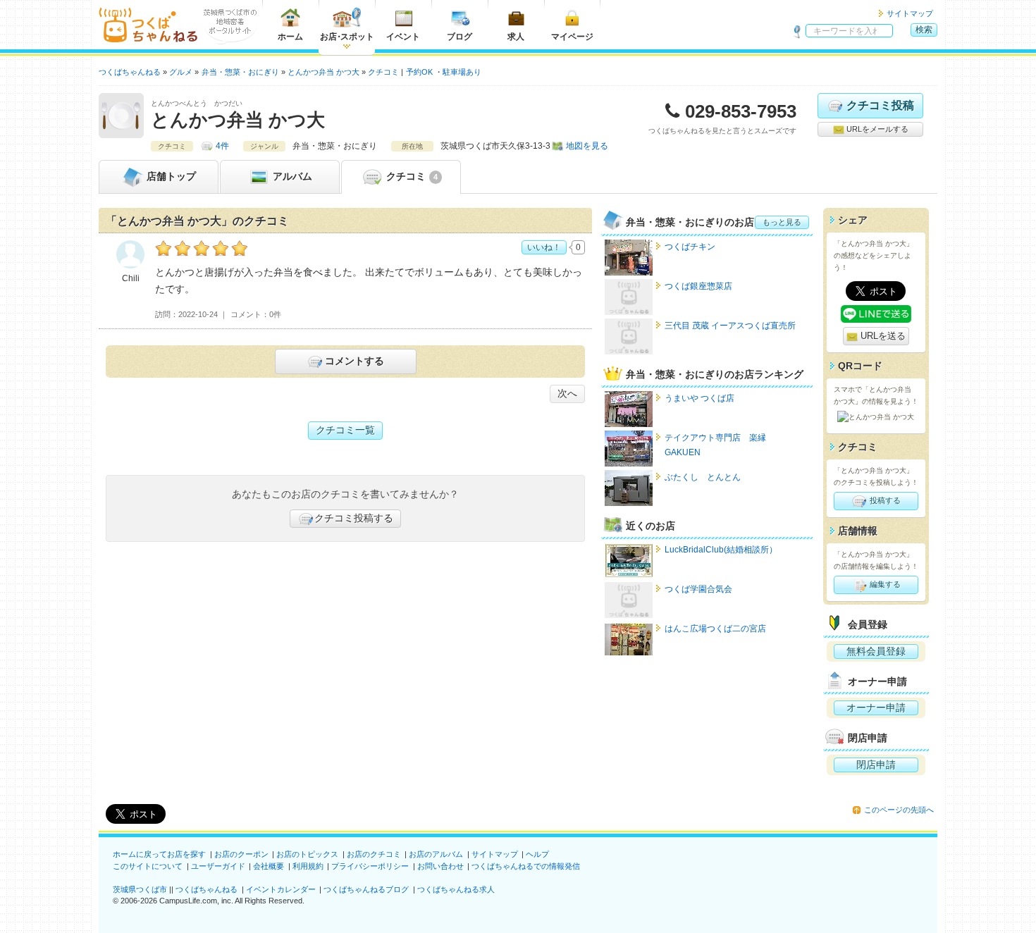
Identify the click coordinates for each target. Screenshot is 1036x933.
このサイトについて (148, 866)
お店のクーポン (241, 854)
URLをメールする (876, 129)
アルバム (291, 176)
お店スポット (347, 37)
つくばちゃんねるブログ (366, 889)
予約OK (419, 72)
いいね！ (544, 247)
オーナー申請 (876, 707)
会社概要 (268, 866)
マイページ (572, 37)
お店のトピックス (307, 854)
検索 (923, 30)
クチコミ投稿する (353, 518)
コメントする (354, 360)
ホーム (290, 37)
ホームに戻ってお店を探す (159, 854)
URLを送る (882, 335)
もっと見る (782, 222)
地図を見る (587, 146)
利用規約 (307, 866)
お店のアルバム (436, 854)
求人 (515, 37)
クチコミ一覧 (345, 429)
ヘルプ (537, 854)
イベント (403, 37)
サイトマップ (910, 13)
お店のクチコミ (374, 854)
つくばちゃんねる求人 (456, 889)
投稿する (884, 500)
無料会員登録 (876, 651)
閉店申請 (876, 764)
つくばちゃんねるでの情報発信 (525, 866)
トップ (171, 176)
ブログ (459, 37)
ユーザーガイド (218, 866)
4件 (222, 146)
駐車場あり (462, 72)
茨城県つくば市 (140, 889)
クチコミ (410, 176)
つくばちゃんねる (206, 889)
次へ (567, 393)
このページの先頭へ (899, 809)
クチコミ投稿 (880, 105)
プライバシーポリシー (370, 866)
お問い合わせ (440, 866)
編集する (884, 584)
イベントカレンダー (281, 889)
